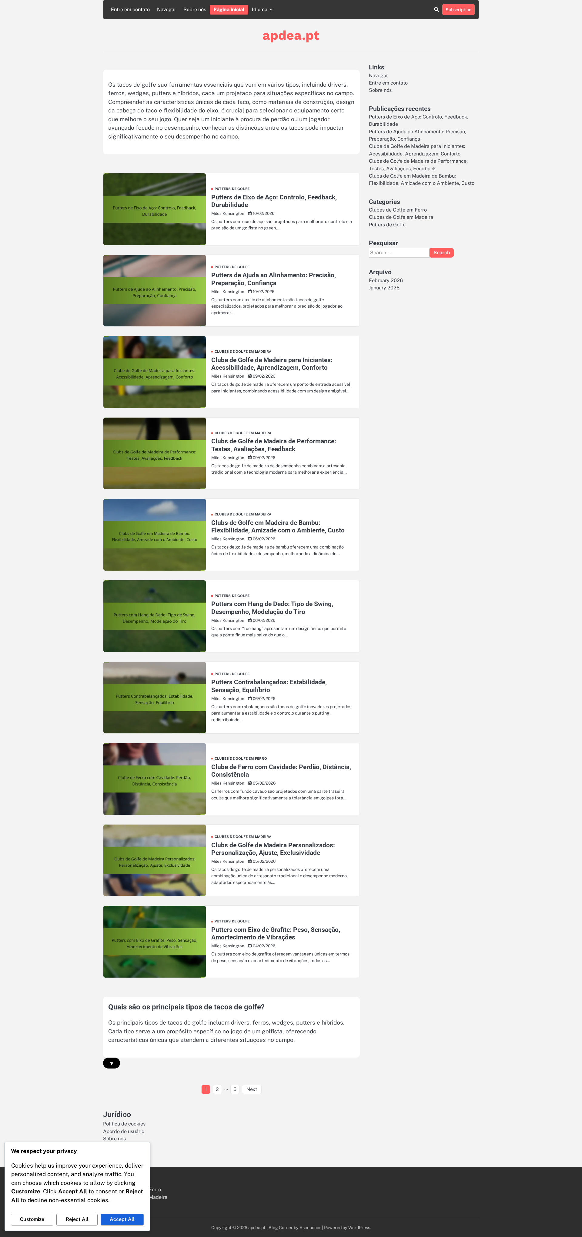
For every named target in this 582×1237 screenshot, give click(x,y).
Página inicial (229, 9)
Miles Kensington (227, 213)
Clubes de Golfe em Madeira (243, 351)
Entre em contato (130, 9)
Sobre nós (194, 9)
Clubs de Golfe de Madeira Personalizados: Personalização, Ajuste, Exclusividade (273, 848)
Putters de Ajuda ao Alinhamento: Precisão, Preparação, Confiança (273, 278)
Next (251, 1089)
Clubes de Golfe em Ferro (241, 758)
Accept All (122, 1219)
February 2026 (386, 280)
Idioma (259, 9)
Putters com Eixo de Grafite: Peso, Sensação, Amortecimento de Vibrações (275, 933)
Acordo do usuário (123, 1131)
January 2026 (384, 288)
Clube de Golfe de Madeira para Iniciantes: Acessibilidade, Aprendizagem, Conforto (272, 363)
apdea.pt (291, 35)
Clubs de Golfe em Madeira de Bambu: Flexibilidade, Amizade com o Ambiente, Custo (278, 526)
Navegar (166, 9)
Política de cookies (124, 1124)
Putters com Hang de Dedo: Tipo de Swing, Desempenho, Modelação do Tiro (272, 607)
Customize (32, 1219)
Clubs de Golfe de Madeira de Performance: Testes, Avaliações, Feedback (273, 444)
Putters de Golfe (232, 189)
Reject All (77, 1219)
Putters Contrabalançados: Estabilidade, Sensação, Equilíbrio (269, 685)
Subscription (458, 9)
